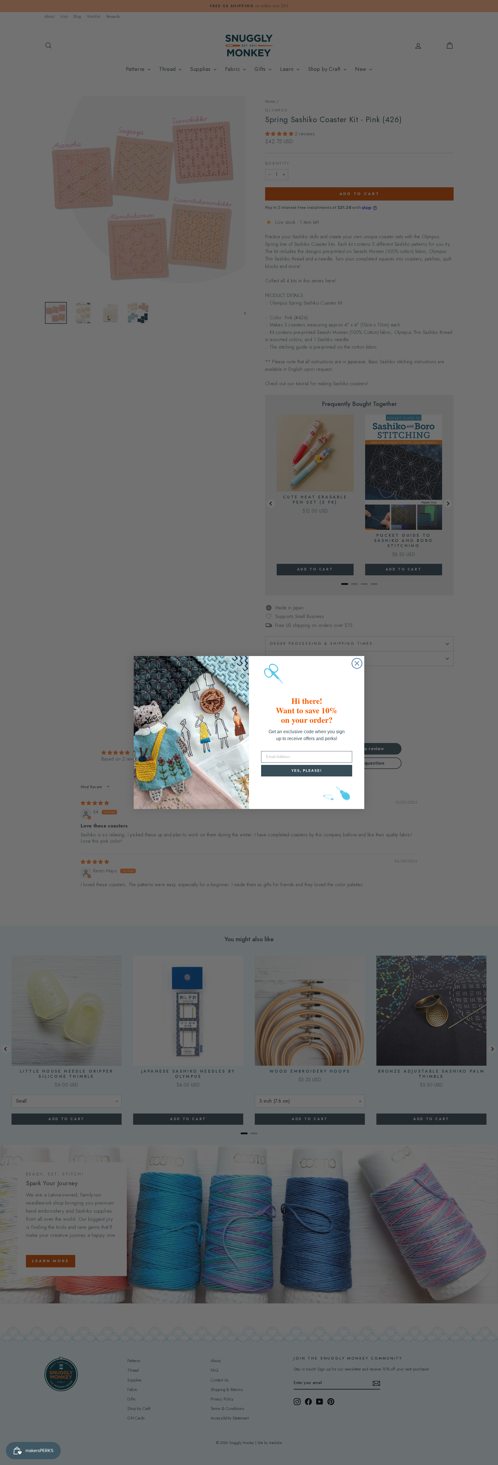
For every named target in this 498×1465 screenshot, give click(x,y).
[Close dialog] (357, 663)
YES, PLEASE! (306, 771)
